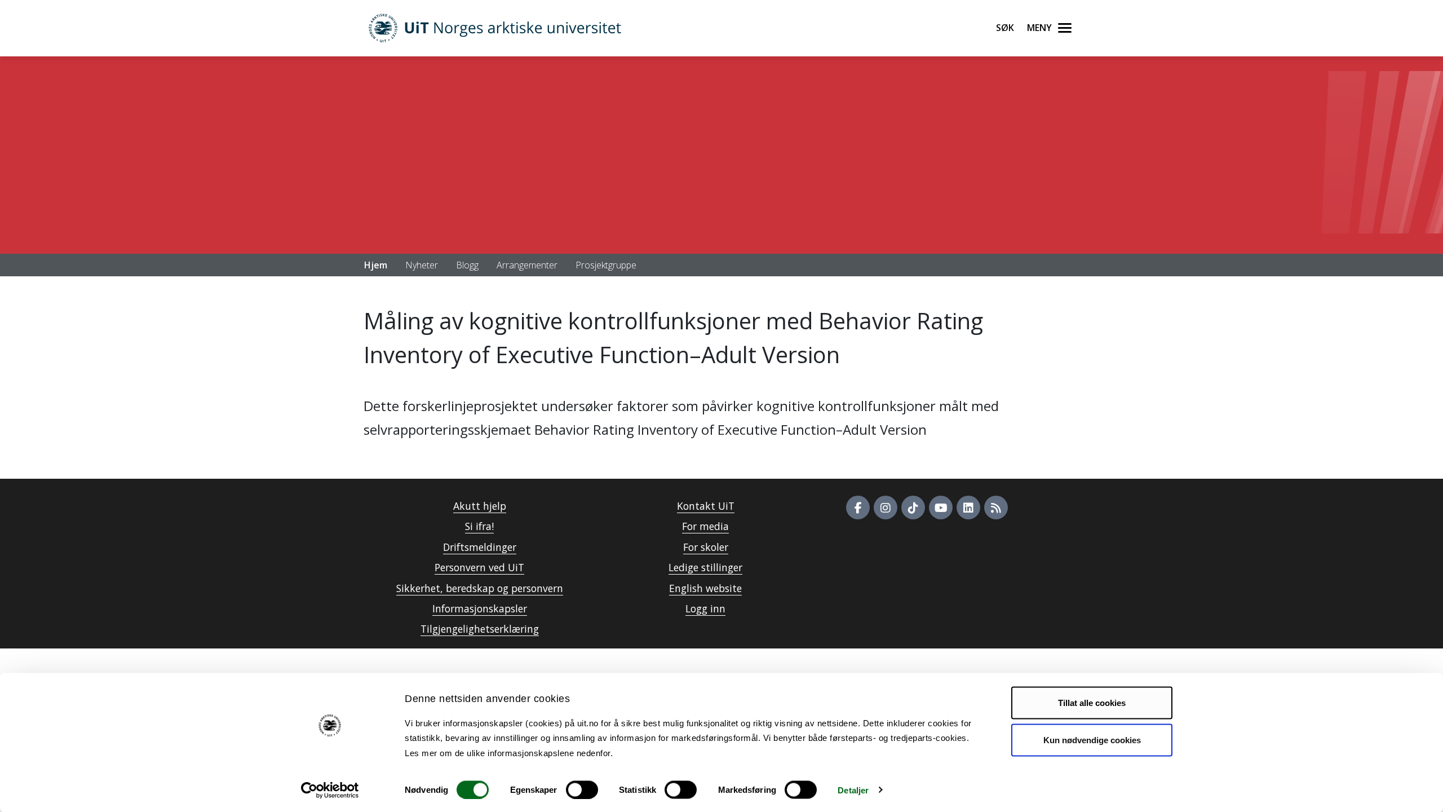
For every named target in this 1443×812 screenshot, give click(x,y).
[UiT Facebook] (858, 507)
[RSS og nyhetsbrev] (996, 507)
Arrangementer (527, 265)
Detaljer (853, 790)
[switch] (582, 789)
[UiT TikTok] (913, 507)
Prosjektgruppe (606, 265)
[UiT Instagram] (885, 507)
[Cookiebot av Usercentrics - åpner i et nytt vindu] (330, 790)
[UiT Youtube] (941, 507)
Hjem (375, 265)
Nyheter (421, 265)
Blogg (467, 265)
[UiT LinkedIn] (968, 507)
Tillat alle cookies (1092, 703)
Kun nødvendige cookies (1092, 739)
